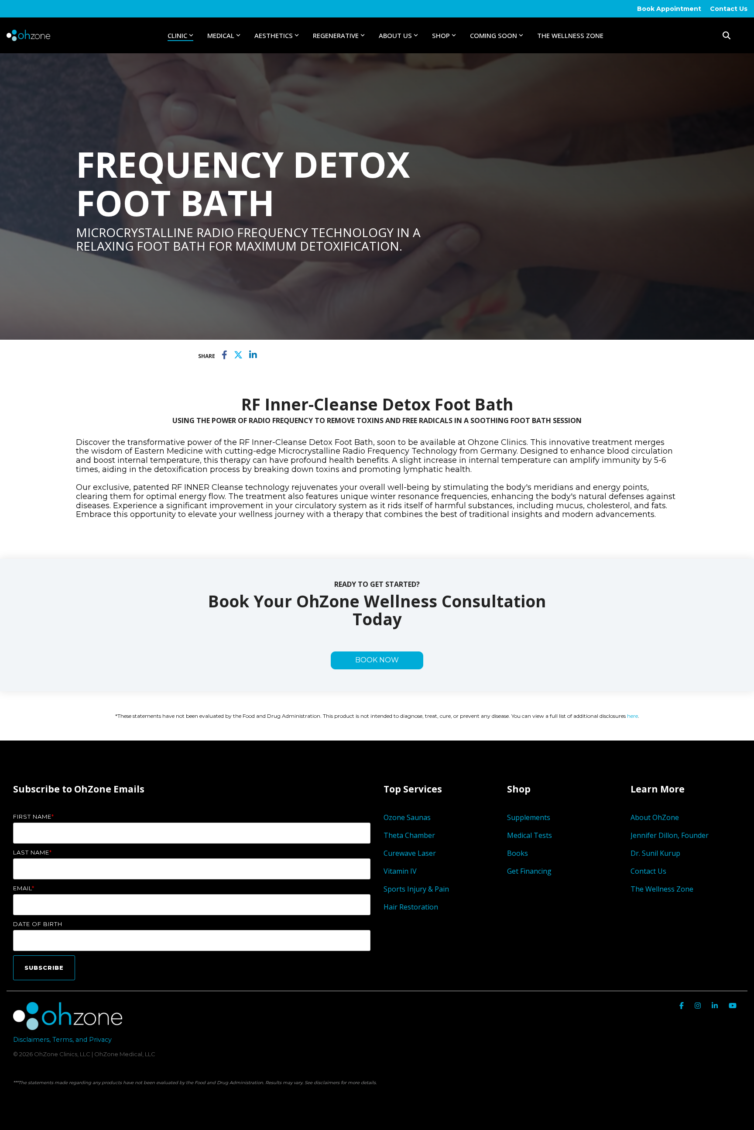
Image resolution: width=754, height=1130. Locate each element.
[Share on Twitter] (238, 355)
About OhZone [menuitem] (655, 817)
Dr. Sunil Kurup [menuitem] (655, 853)
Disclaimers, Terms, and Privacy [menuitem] (62, 1040)
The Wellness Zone (570, 35)
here (632, 716)
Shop (441, 35)
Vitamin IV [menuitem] (400, 871)
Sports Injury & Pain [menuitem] (416, 889)
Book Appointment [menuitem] (669, 9)
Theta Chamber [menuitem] (409, 835)
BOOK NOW (377, 660)
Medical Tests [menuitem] (529, 835)
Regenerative (336, 35)
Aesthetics (273, 35)
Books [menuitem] (517, 853)
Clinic (177, 35)
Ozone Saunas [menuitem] (407, 817)
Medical (220, 35)
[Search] (726, 35)
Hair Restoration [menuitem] (411, 907)
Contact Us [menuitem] (728, 9)
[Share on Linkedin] (253, 355)
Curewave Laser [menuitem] (411, 853)
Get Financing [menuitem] (529, 871)
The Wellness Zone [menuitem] (662, 889)
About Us (395, 35)
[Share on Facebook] (224, 355)
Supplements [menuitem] (528, 817)
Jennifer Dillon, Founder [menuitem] (670, 835)
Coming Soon (493, 35)
